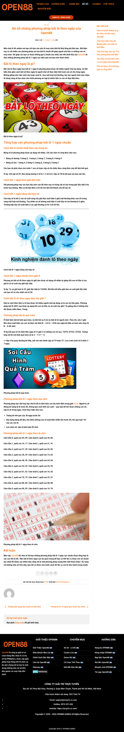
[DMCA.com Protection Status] (40, 671)
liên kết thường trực (62, 582)
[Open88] (17, 7)
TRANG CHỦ (42, 4)
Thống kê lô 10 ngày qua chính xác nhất (67, 607)
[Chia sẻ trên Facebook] (38, 573)
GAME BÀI (74, 4)
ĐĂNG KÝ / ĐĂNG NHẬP (61, 17)
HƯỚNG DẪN (58, 4)
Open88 (81, 54)
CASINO (97, 4)
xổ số (76, 403)
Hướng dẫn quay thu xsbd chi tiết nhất (24, 607)
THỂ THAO (108, 4)
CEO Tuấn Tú (74, 694)
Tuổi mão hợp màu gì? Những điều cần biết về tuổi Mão (107, 44)
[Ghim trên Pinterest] (51, 573)
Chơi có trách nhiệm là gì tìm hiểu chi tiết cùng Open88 (107, 33)
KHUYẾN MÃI (44, 9)
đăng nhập (19, 622)
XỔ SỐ (85, 4)
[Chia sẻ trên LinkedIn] (55, 573)
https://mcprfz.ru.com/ (67, 708)
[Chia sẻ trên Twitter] (42, 573)
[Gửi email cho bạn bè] (47, 573)
